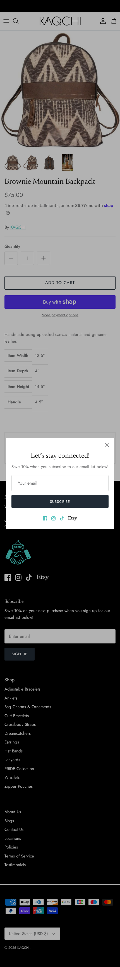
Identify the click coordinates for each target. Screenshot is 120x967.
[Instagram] (53, 518)
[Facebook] (45, 518)
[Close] (107, 445)
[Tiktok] (62, 518)
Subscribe (60, 501)
